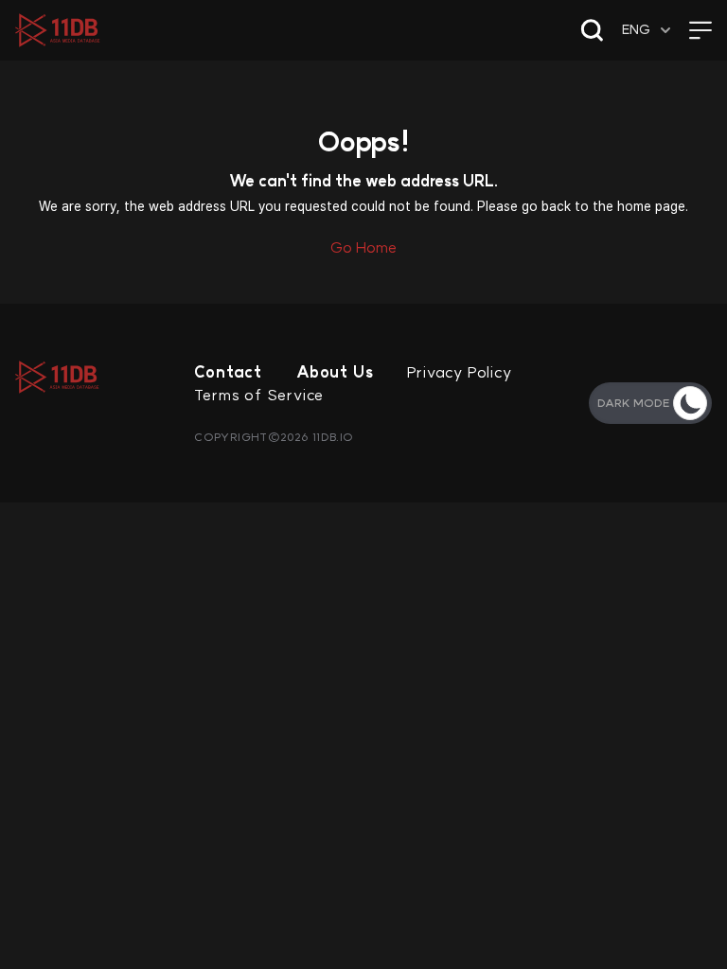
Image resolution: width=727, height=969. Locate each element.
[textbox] (648, 30)
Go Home (363, 247)
